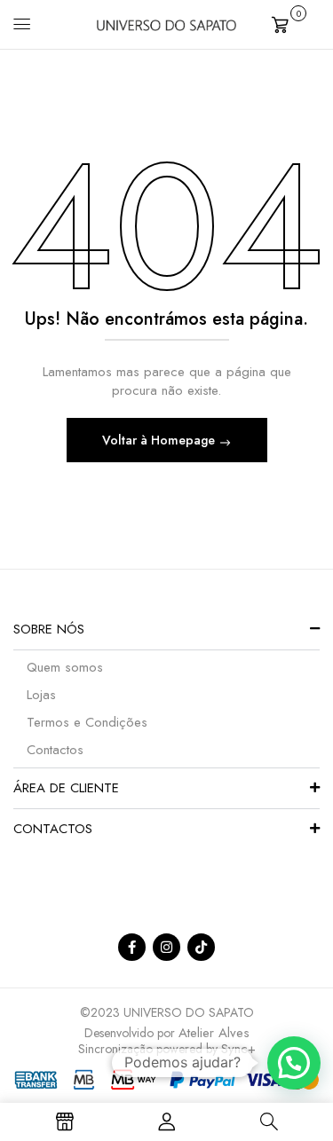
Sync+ (238, 1048)
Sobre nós (48, 629)
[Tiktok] (201, 947)
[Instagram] (166, 947)
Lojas (41, 694)
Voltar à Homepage (160, 440)
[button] (296, 22)
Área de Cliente (66, 788)
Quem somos (65, 667)
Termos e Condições (87, 722)
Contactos (55, 749)
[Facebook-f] (132, 947)
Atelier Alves (214, 1033)
